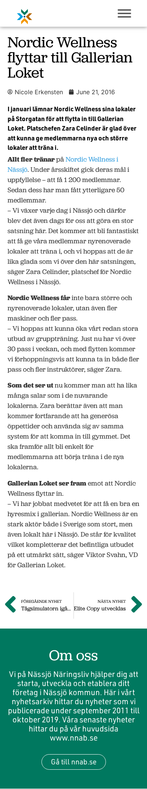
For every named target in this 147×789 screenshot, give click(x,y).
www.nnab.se (74, 737)
